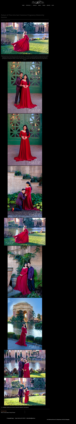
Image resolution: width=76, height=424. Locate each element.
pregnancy (21, 407)
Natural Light (9, 407)
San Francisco (26, 407)
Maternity (5, 407)
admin (3, 20)
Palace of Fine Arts (15, 407)
